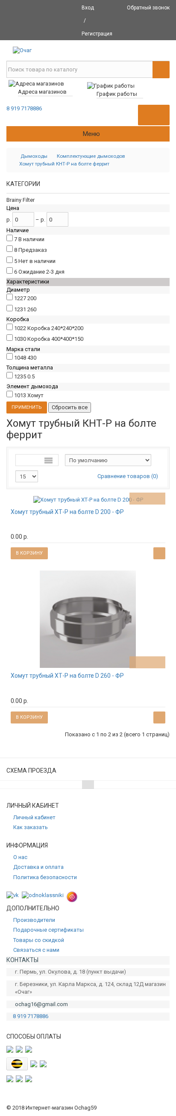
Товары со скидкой (38, 940)
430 (31, 357)
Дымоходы (34, 156)
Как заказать (30, 827)
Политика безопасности (45, 877)
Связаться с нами (36, 950)
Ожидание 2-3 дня (41, 272)
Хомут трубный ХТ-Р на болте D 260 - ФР (67, 675)
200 (31, 298)
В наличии (31, 239)
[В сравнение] (159, 499)
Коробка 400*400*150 (55, 339)
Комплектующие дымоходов (91, 156)
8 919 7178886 (24, 108)
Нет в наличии (37, 261)
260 (31, 309)
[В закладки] (147, 499)
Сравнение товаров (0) (127, 476)
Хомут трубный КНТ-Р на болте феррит (64, 164)
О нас (20, 857)
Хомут (35, 395)
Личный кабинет (34, 817)
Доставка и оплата (38, 867)
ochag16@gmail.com (41, 1004)
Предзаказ (32, 250)
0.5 (31, 376)
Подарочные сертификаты (48, 930)
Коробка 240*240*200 (55, 328)
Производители (34, 920)
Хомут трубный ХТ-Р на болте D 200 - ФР (67, 511)
